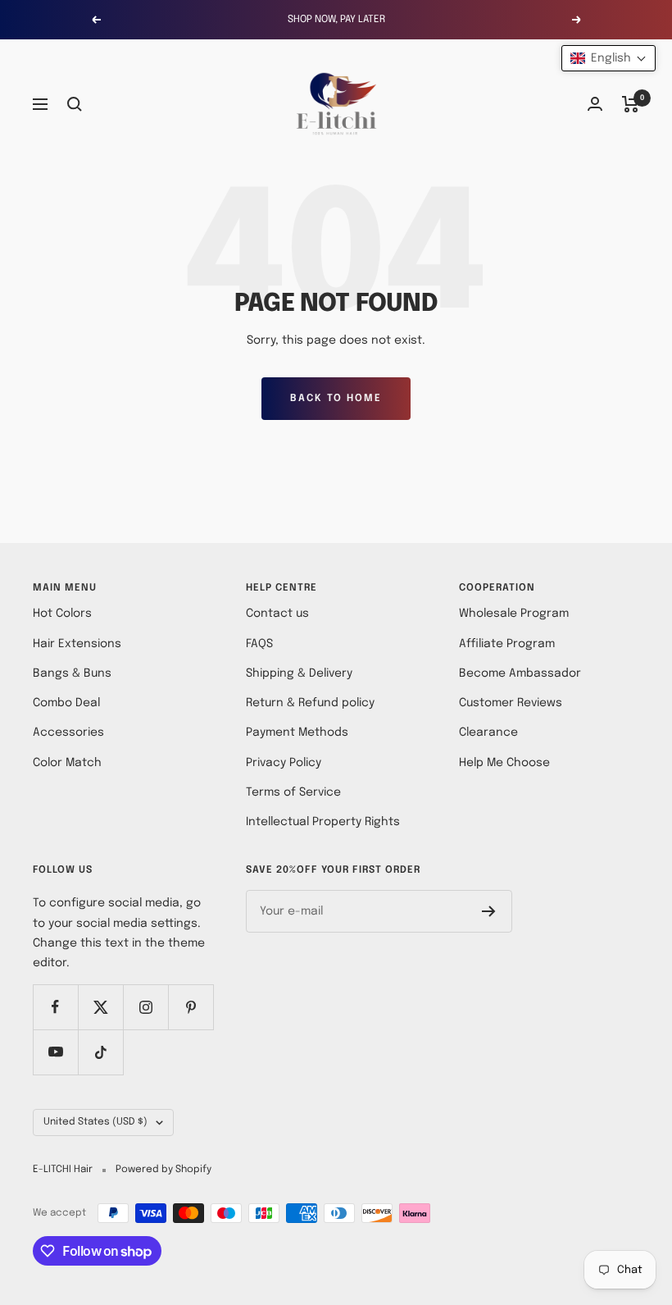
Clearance (488, 732)
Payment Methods (297, 732)
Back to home (336, 399)
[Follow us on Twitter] (100, 1006)
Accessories (68, 732)
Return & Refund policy (310, 703)
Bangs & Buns (72, 673)
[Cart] (630, 104)
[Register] (489, 911)
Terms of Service (293, 792)
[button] (608, 58)
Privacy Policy (283, 763)
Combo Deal (66, 703)
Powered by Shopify (163, 1170)
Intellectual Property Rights (323, 822)
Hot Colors (62, 613)
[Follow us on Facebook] (55, 1006)
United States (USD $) (95, 1122)
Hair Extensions (77, 644)
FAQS (259, 644)
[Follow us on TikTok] (100, 1052)
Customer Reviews (510, 703)
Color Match (67, 763)
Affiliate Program (507, 644)
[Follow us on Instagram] (145, 1006)
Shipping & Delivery (299, 673)
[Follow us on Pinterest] (190, 1006)
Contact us (277, 613)
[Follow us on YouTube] (55, 1052)
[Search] (74, 104)
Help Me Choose (504, 763)
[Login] (595, 104)
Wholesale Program (514, 613)
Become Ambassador (520, 673)
